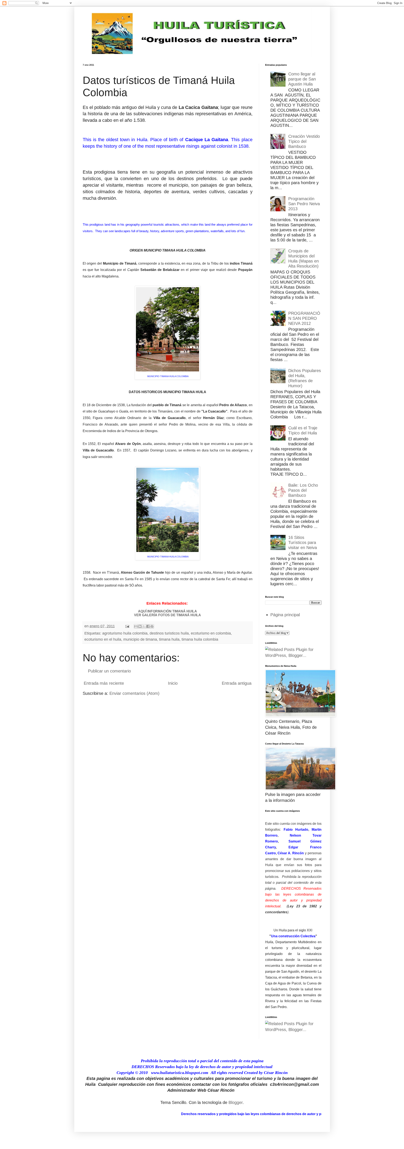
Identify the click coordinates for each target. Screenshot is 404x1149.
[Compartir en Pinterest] (152, 626)
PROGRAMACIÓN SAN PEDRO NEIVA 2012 (304, 318)
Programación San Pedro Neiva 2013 (304, 203)
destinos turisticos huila (169, 633)
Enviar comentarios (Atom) (134, 693)
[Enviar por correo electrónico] (136, 626)
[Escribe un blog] (140, 626)
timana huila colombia (200, 639)
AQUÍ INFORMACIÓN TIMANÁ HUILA (167, 611)
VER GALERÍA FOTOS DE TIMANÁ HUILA (167, 615)
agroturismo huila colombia (125, 633)
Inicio (173, 683)
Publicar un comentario (109, 671)
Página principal (285, 614)
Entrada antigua (236, 683)
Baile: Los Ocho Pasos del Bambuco (303, 490)
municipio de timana (140, 639)
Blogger (236, 1102)
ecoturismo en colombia (211, 633)
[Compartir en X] (144, 626)
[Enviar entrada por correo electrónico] (127, 626)
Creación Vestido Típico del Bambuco (304, 141)
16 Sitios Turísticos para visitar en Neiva (302, 542)
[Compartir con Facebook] (148, 626)
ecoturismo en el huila (102, 639)
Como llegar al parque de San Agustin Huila (302, 79)
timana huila (169, 639)
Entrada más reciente (104, 683)
